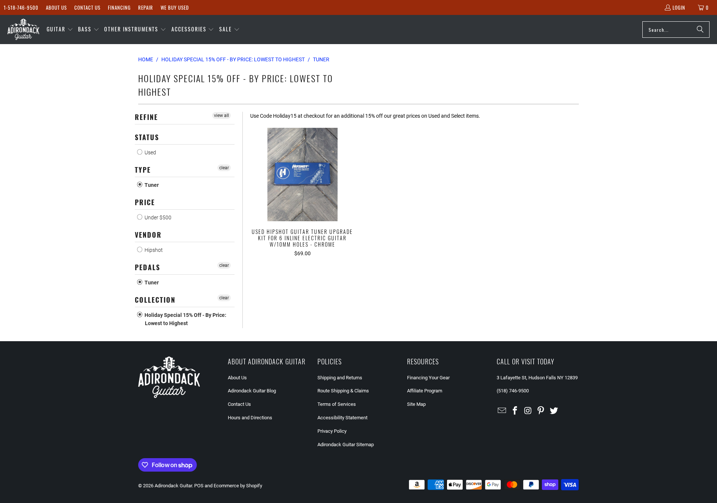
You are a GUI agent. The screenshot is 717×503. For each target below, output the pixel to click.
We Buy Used (175, 7)
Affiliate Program (424, 391)
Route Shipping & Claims (343, 391)
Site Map (416, 404)
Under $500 (157, 217)
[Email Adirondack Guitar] (502, 411)
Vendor (148, 235)
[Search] (700, 29)
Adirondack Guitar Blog (252, 391)
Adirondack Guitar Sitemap (345, 444)
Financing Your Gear (428, 377)
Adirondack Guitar (173, 485)
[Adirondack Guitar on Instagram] (528, 411)
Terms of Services (336, 404)
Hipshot (153, 250)
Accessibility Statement (342, 417)
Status (147, 137)
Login (679, 7)
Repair (145, 7)
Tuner (151, 185)
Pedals (147, 267)
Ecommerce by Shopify (238, 485)
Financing (119, 7)
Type (143, 170)
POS (199, 485)
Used (149, 152)
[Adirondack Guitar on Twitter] (554, 411)
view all (221, 115)
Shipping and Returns (339, 377)
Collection (155, 300)
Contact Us (87, 7)
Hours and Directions (250, 417)
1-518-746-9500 (21, 7)
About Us (56, 7)
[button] (60, 29)
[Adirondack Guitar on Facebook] (515, 411)
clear (224, 167)
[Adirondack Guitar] (23, 29)
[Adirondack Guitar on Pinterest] (541, 411)
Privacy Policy (332, 431)
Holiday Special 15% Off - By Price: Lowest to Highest (184, 319)
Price (145, 202)
